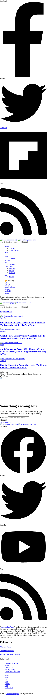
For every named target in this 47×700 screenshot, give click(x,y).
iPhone (7, 289)
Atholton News (5, 647)
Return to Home (6, 422)
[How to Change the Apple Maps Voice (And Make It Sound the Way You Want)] (12, 359)
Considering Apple (7, 627)
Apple (7, 293)
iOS (6, 283)
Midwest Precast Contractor (10, 655)
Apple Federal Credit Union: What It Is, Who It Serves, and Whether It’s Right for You (22, 337)
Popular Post (6, 311)
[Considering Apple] (15, 303)
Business (3, 331)
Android (8, 291)
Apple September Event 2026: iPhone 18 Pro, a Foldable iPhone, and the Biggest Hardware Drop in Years (23, 351)
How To (3, 318)
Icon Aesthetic (10, 287)
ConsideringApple (12, 694)
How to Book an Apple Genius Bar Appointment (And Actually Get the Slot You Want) (22, 323)
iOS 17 (7, 285)
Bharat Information (7, 651)
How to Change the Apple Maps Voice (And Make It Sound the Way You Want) (23, 366)
